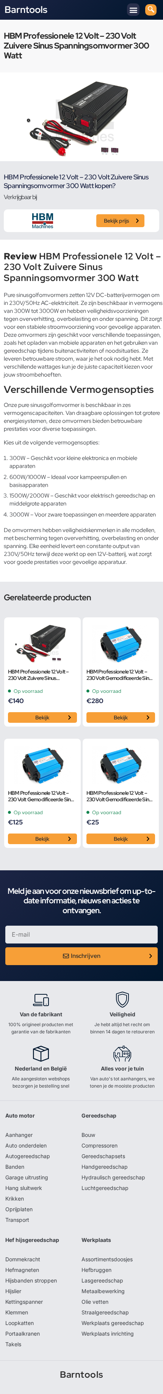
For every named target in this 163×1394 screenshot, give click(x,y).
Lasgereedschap (102, 1280)
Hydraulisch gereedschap (113, 1177)
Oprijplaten (19, 1209)
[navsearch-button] (151, 10)
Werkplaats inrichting (108, 1333)
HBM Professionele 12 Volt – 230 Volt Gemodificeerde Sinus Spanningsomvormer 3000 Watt (120, 675)
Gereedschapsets (103, 1156)
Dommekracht (22, 1259)
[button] (133, 9)
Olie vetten (95, 1301)
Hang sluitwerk (23, 1188)
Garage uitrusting (26, 1177)
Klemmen (16, 1312)
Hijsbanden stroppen (31, 1280)
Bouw (88, 1135)
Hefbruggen (96, 1270)
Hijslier (13, 1291)
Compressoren (100, 1145)
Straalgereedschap (105, 1312)
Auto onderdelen (26, 1145)
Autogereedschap (27, 1156)
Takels (13, 1344)
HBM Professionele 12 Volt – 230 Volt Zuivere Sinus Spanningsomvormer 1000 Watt (38, 675)
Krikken (14, 1198)
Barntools (26, 10)
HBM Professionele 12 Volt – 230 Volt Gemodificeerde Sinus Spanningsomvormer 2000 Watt (42, 796)
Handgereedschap (105, 1166)
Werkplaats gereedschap (113, 1323)
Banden (14, 1166)
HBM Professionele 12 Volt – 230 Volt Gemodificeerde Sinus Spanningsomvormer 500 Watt (120, 796)
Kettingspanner (24, 1301)
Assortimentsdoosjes (107, 1259)
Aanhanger (19, 1135)
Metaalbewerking (103, 1291)
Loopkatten (19, 1323)
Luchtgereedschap (105, 1188)
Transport (17, 1220)
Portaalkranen (22, 1333)
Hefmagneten (22, 1270)
